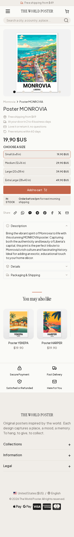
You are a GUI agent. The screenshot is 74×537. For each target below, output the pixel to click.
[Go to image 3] (32, 91)
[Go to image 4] (41, 91)
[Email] (67, 213)
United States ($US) (31, 493)
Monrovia (9, 101)
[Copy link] (15, 213)
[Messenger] (30, 213)
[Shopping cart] (67, 11)
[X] (59, 213)
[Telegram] (37, 213)
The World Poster (30, 499)
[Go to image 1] (14, 91)
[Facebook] (52, 213)
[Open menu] (7, 11)
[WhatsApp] (22, 213)
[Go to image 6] (59, 91)
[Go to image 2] (23, 91)
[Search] (66, 20)
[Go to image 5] (50, 91)
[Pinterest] (45, 213)
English (56, 493)
